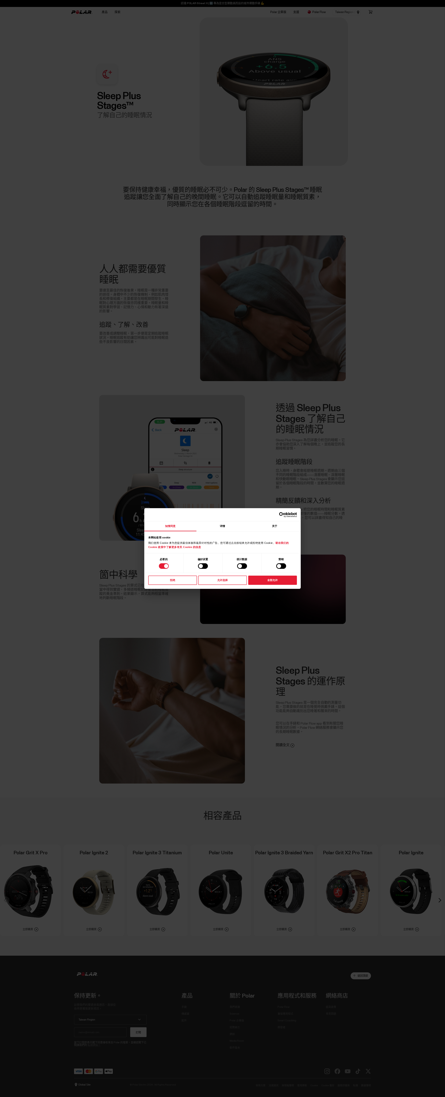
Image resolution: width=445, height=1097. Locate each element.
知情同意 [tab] (170, 526)
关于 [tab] (274, 526)
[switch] (203, 566)
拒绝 (172, 580)
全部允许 (272, 580)
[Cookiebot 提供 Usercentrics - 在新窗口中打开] (281, 514)
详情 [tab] (222, 526)
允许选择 (222, 580)
